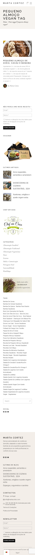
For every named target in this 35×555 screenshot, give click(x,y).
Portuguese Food (8, 265)
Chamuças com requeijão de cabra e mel (16, 321)
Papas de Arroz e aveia (10, 331)
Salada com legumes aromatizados (14, 360)
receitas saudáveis (9, 353)
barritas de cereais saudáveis (12, 304)
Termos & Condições (9, 507)
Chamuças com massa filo (22, 318)
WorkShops (7, 271)
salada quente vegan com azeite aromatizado (13, 386)
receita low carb (8, 345)
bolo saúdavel (7, 318)
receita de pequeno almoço (12, 340)
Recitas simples (8, 358)
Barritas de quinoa (9, 306)
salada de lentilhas (9, 375)
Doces (5, 255)
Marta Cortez (13, 3)
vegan (5, 394)
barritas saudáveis (9, 309)
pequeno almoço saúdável (11, 336)
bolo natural (27, 316)
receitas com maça (9, 348)
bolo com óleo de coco (11, 314)
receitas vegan (22, 353)
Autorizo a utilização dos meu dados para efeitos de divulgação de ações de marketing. (17, 122)
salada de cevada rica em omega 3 (15, 367)
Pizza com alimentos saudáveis (13, 338)
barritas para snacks (22, 306)
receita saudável (21, 345)
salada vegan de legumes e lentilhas (15, 389)
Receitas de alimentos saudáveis (13, 350)
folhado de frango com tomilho (13, 328)
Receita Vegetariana (20, 355)
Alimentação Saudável (10, 245)
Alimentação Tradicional (11, 248)
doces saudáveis (20, 323)
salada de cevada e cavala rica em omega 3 (14, 364)
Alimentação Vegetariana (11, 252)
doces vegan (7, 326)
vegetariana (12, 394)
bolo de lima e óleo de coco (12, 316)
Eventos (5, 258)
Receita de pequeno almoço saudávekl (15, 343)
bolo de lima (24, 314)
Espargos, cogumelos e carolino (15, 485)
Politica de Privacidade (10, 511)
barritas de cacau (8, 301)
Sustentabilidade (8, 268)
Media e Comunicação (10, 261)
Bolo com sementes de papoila (13, 311)
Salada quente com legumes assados (15, 377)
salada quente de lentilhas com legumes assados (16, 381)
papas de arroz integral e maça (13, 333)
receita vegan (7, 355)
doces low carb (8, 323)
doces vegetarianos (19, 326)
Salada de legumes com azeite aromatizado (13, 371)
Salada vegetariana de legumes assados (16, 392)
